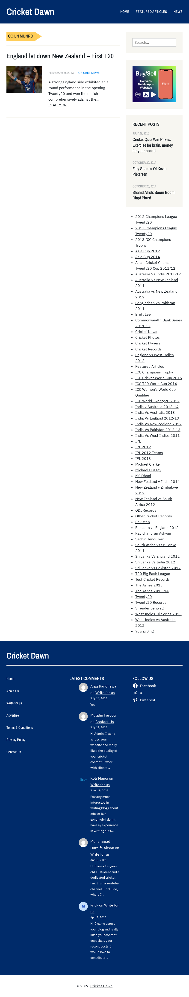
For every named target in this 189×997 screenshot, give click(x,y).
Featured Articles (149, 366)
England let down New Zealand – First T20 (60, 56)
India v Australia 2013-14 (157, 406)
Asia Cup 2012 (147, 251)
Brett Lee (143, 314)
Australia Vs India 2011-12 (158, 274)
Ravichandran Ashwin (153, 533)
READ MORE (58, 105)
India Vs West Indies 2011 (157, 435)
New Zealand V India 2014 (157, 481)
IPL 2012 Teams (149, 452)
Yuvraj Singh (145, 631)
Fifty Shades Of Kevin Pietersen (150, 171)
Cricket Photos (147, 337)
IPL (138, 441)
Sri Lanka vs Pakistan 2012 (158, 568)
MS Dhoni (143, 475)
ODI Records (145, 510)
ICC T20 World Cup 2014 (156, 383)
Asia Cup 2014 (147, 256)
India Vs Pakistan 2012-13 (157, 429)
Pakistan (142, 521)
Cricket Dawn (30, 11)
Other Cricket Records (153, 516)
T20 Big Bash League (152, 573)
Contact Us (104, 721)
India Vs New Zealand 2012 (158, 424)
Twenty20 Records (150, 602)
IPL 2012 (143, 447)
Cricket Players (147, 343)
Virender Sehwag (149, 608)
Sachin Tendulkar (149, 539)
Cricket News (89, 72)
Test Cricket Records (152, 579)
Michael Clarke (147, 464)
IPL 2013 (143, 458)
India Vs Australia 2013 (155, 412)
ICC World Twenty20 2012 (157, 401)
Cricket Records (148, 349)
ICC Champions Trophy (154, 372)
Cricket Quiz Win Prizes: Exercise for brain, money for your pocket (153, 145)
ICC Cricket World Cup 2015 (158, 378)
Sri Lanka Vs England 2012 (157, 556)
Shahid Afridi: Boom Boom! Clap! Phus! (154, 195)
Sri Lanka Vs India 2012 (155, 562)
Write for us (105, 692)
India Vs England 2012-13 (157, 418)
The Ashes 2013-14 (152, 591)
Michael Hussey (148, 470)
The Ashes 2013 (149, 585)
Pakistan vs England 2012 (157, 527)
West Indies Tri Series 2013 (158, 614)
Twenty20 (143, 596)
